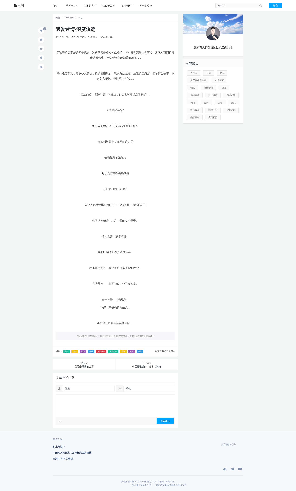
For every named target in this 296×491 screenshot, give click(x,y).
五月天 (193, 73)
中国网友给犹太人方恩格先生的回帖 (72, 452)
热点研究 (107, 5)
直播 (224, 87)
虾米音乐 (194, 110)
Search (260, 5)
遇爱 (140, 351)
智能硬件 (230, 110)
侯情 (83, 351)
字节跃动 (69, 17)
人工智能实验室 (198, 80)
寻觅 (91, 351)
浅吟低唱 (101, 351)
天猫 (192, 102)
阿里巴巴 (212, 110)
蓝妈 (233, 102)
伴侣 (75, 351)
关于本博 (144, 5)
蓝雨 (220, 102)
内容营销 (194, 95)
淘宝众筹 (230, 95)
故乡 (222, 73)
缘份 (131, 351)
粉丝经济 (212, 95)
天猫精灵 (212, 117)
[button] (41, 31)
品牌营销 (194, 117)
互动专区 (126, 5)
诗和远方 (89, 5)
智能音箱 (208, 87)
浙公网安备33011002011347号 (171, 485)
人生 (66, 351)
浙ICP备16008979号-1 (142, 485)
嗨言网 (19, 5)
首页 (55, 5)
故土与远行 (59, 446)
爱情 (123, 351)
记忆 (192, 87)
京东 (208, 73)
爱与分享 (70, 5)
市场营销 (219, 80)
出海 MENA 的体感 (63, 458)
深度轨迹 (113, 351)
